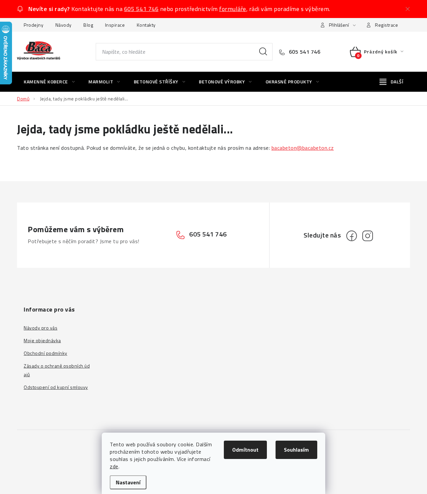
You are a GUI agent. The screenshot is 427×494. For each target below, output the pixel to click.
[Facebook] (351, 235)
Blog (88, 24)
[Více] (391, 82)
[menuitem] (49, 82)
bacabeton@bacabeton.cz (303, 148)
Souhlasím (296, 450)
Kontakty (146, 24)
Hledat (263, 51)
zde (114, 466)
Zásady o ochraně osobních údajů (57, 370)
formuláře (232, 8)
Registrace (386, 24)
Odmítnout (245, 450)
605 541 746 (141, 8)
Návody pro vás (40, 327)
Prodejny (33, 24)
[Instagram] (367, 235)
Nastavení (128, 482)
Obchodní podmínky (45, 353)
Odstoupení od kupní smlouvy (56, 387)
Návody (63, 24)
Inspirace (115, 24)
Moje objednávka (42, 340)
